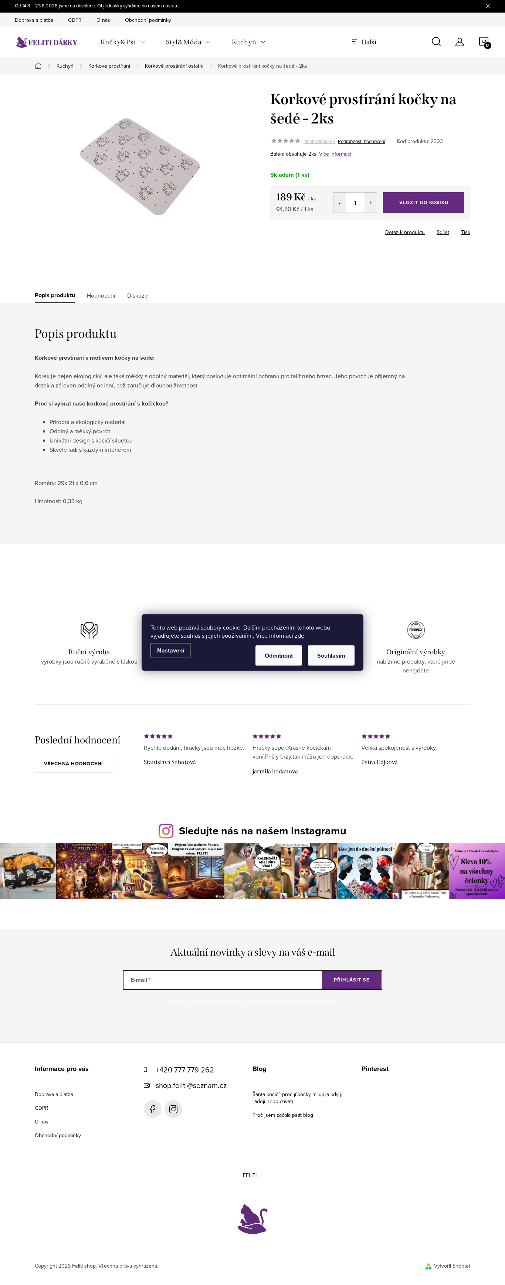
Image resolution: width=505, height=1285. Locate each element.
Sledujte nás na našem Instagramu (262, 830)
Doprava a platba (34, 20)
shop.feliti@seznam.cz (191, 1085)
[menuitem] (123, 42)
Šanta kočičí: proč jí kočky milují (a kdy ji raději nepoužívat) (297, 1098)
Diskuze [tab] (137, 295)
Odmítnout (279, 655)
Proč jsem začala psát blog (283, 1115)
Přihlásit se (352, 979)
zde (299, 635)
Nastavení (170, 650)
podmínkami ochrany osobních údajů (291, 1001)
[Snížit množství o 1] (339, 203)
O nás (103, 20)
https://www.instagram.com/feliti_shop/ (173, 1109)
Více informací (335, 153)
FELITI (250, 1175)
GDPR (75, 20)
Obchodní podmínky (148, 20)
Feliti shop (153, 1109)
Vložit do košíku (423, 202)
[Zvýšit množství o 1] (371, 203)
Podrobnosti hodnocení (361, 141)
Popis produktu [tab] (55, 295)
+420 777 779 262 (185, 1069)
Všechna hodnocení (73, 763)
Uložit (309, 231)
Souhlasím (331, 655)
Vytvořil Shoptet (452, 1265)
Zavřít (332, 230)
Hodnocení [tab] (101, 295)
